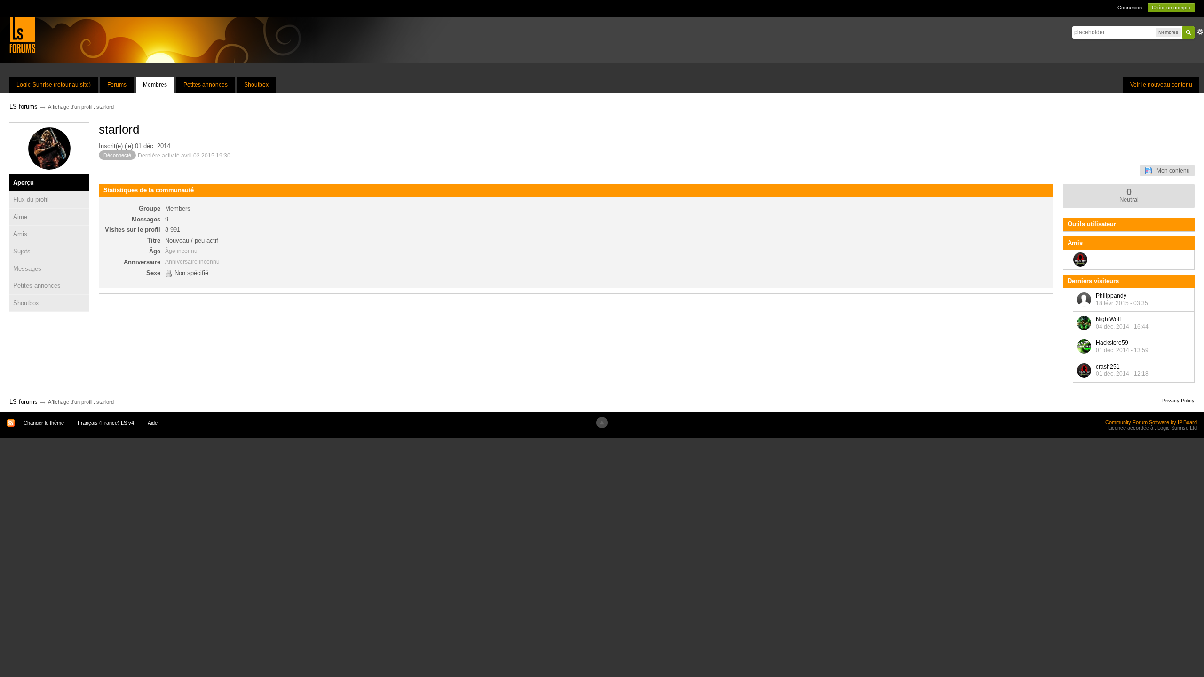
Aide (153, 422)
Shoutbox (256, 84)
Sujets (22, 251)
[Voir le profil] (1084, 299)
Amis (20, 233)
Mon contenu (1171, 170)
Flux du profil (30, 199)
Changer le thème (44, 422)
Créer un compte (1171, 7)
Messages (27, 268)
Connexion (1129, 7)
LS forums (23, 401)
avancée (1200, 32)
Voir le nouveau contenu (1161, 84)
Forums (117, 84)
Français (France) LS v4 (106, 422)
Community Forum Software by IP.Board (1151, 422)
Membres (155, 84)
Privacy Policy (1178, 400)
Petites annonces (205, 84)
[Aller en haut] (602, 422)
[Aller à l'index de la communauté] (22, 34)
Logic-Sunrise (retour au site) (53, 84)
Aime (20, 216)
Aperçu (23, 182)
